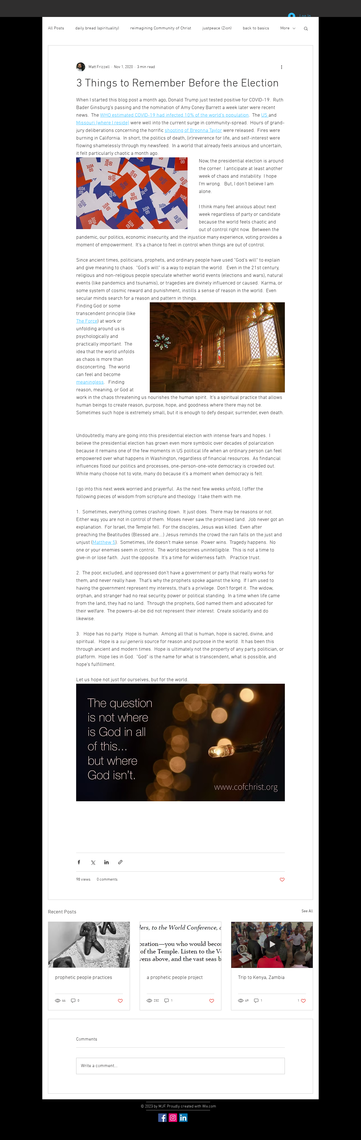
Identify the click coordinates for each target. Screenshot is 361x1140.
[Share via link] (120, 862)
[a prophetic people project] (180, 945)
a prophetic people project (175, 978)
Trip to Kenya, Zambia (261, 978)
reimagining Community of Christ (160, 28)
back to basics (256, 28)
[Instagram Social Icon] (173, 1117)
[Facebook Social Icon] (162, 1117)
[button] (306, 28)
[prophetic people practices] (89, 945)
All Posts (56, 28)
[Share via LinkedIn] (106, 862)
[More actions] (281, 67)
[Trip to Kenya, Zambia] (272, 945)
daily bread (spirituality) (97, 28)
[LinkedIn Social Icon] (183, 1117)
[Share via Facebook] (79, 862)
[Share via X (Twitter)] (92, 862)
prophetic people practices (83, 978)
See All (307, 911)
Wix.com (209, 1106)
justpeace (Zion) (217, 28)
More (285, 28)
